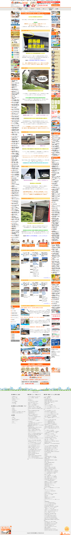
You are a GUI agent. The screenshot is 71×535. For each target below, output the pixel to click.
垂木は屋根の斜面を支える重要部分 (33, 436)
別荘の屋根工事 (54, 303)
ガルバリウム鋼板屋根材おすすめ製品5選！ (55, 148)
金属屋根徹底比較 (47, 501)
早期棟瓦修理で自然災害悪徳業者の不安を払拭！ (15, 130)
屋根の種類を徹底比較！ (54, 175)
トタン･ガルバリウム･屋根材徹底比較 (15, 201)
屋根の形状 (13, 149)
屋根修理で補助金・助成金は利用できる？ (55, 240)
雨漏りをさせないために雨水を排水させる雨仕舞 (15, 166)
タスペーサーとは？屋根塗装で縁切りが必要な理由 (51, 445)
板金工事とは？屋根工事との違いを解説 (15, 91)
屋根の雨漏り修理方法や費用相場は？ (15, 217)
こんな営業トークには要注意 (55, 258)
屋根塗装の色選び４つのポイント (55, 227)
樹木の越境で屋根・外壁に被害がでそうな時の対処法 (56, 268)
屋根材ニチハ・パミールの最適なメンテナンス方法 (56, 194)
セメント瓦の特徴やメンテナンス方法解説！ (15, 123)
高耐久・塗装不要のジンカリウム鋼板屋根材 (15, 210)
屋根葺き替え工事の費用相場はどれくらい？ (55, 166)
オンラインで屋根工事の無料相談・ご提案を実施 (55, 245)
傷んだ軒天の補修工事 (47, 486)
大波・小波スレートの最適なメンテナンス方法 (15, 132)
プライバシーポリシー (15, 317)
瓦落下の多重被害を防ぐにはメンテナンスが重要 (55, 212)
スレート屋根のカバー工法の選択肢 (56, 179)
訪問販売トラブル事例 (55, 259)
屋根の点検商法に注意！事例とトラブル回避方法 (55, 262)
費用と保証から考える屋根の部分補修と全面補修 (34, 434)
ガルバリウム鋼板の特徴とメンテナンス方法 (15, 208)
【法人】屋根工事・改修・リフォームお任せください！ (35, 422)
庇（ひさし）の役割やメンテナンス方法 (15, 221)
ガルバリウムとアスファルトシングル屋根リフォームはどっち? (16, 198)
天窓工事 (56, 80)
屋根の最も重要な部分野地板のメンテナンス (15, 180)
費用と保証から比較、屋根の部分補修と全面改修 (56, 168)
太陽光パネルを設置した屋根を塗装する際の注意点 (35, 455)
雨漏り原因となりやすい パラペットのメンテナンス (35, 441)
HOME (22, 11)
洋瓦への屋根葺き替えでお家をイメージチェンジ (15, 195)
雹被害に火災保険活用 (47, 527)
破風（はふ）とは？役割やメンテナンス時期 (15, 240)
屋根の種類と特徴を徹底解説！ (15, 81)
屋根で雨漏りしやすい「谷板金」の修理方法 (15, 168)
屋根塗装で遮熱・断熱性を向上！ (49, 464)
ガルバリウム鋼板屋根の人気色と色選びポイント (51, 423)
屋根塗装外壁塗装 (56, 77)
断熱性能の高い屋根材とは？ (14, 228)
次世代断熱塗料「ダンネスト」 (54, 229)
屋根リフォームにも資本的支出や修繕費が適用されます (35, 433)
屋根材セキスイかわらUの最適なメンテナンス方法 (56, 196)
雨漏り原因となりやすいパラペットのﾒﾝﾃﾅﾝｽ (15, 114)
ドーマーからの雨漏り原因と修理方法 (15, 224)
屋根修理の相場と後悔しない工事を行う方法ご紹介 (35, 427)
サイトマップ (14, 321)
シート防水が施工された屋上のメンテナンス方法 (15, 111)
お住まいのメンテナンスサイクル (49, 489)
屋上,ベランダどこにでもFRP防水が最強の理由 (15, 116)
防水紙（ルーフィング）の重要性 (49, 494)
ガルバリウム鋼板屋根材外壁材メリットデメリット (56, 152)
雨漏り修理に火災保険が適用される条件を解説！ (55, 235)
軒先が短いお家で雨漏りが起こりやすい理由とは (15, 172)
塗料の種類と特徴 (47, 403)
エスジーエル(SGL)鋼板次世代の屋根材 (15, 205)
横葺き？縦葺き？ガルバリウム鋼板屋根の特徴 (56, 150)
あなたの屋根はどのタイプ (48, 398)
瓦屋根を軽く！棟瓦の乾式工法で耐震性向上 (50, 468)
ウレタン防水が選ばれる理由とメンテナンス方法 (15, 109)
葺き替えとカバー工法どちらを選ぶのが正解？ (55, 172)
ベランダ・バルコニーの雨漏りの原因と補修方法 (15, 121)
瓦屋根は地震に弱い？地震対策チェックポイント (56, 221)
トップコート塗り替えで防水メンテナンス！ (15, 237)
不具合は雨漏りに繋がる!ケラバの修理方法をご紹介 (51, 446)
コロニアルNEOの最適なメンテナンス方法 (55, 198)
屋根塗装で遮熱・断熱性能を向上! (55, 231)
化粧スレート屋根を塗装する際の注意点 (55, 192)
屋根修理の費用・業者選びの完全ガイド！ (15, 85)
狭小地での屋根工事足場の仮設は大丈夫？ (55, 200)
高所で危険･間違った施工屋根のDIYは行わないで (15, 212)
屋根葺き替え (57, 52)
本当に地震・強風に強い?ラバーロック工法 (16, 143)
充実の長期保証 (14, 402)
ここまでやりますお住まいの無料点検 (50, 9)
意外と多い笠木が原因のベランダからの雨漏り (15, 102)
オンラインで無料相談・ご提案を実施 (33, 397)
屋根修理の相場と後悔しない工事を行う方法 (55, 164)
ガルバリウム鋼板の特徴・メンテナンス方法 (50, 475)
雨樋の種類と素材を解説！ (31, 454)
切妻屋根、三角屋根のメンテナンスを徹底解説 (15, 154)
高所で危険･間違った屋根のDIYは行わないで (50, 479)
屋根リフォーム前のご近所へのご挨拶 (55, 249)
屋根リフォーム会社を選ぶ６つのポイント (56, 206)
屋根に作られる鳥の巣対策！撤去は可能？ (33, 453)
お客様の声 (13, 409)
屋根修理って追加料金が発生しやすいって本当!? (55, 266)
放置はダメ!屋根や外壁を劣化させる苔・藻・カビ (15, 191)
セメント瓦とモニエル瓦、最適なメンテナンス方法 (51, 436)
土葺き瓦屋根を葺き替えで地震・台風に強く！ (15, 127)
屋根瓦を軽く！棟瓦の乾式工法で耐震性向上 (55, 218)
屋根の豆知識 (46, 495)
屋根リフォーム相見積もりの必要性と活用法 (34, 429)
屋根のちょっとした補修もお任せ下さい (33, 403)
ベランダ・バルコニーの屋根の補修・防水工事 (34, 416)
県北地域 (13, 335)
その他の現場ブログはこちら (46, 336)
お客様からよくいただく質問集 (49, 404)
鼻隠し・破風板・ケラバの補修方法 (15, 98)
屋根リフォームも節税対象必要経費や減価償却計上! (56, 307)
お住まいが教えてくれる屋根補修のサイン (55, 170)
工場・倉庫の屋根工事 (55, 299)
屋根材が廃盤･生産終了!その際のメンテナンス (15, 193)
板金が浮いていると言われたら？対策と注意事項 (56, 264)
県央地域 (13, 334)
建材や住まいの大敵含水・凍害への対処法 (15, 162)
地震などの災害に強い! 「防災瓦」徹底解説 (55, 223)
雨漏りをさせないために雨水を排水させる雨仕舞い (51, 518)
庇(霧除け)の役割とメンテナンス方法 (15, 134)
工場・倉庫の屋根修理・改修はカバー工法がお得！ (56, 289)
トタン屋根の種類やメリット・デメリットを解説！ (51, 432)
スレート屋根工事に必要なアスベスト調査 (50, 473)
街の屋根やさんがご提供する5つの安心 (20, 9)
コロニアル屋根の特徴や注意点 (55, 183)
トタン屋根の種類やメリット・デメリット (55, 185)
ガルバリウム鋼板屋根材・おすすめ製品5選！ (50, 415)
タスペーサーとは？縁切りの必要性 (15, 107)
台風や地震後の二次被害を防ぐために (55, 216)
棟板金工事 (57, 73)
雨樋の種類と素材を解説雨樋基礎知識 (15, 233)
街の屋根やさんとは (14, 396)
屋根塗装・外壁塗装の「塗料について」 (50, 402)
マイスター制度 (14, 403)
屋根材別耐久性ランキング (14, 186)
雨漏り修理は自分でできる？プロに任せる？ (15, 89)
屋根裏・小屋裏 (47, 461)
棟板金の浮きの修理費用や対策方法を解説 (15, 94)
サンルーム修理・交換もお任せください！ (55, 287)
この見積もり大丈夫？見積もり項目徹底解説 (55, 253)
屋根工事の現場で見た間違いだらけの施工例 (55, 225)
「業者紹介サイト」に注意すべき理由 (55, 272)
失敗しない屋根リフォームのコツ (55, 162)
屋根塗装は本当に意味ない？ (14, 87)
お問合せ (13, 319)
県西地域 (13, 337)
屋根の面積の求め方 (15, 145)
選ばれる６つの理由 (14, 397)
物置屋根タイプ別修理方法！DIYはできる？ (55, 285)
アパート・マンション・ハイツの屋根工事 (33, 420)
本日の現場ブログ (14, 410)
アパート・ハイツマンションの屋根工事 (55, 301)
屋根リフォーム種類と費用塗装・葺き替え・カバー (56, 177)
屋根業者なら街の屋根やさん (16, 419)
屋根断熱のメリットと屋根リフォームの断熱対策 (15, 230)
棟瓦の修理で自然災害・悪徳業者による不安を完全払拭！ (52, 451)
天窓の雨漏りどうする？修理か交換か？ (15, 226)
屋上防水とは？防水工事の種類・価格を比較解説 (15, 118)
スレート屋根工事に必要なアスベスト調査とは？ (15, 235)
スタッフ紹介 (14, 418)
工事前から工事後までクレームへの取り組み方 (55, 251)
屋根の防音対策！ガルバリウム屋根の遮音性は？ (56, 155)
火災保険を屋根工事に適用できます (33, 415)
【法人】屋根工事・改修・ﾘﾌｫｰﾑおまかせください (56, 305)
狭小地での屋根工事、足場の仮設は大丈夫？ (50, 411)
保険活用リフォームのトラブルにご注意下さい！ (51, 507)
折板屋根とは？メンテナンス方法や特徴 (55, 187)
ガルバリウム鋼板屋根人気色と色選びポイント (55, 146)
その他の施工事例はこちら (46, 277)
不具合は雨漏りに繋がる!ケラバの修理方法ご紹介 (15, 100)
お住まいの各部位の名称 (48, 452)
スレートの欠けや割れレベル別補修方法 (55, 181)
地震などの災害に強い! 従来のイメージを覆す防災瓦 (51, 470)
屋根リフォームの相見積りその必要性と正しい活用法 (56, 247)
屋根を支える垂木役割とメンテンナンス (15, 214)
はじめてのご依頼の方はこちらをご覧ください (34, 396)
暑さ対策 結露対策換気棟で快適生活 (15, 160)
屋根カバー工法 (57, 55)
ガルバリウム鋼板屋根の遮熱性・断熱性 (55, 144)
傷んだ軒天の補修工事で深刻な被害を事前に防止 (15, 105)
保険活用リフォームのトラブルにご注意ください (56, 270)
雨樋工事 (56, 62)
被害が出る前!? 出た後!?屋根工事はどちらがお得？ (56, 256)
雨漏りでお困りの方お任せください (33, 402)
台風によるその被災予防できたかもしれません (56, 210)
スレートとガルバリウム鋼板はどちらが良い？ (55, 135)
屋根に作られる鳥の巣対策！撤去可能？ (55, 297)
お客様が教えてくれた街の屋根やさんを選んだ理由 (18, 411)
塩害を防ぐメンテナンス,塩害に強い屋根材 (15, 188)
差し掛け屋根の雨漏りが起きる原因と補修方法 (15, 156)
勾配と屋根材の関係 (15, 164)
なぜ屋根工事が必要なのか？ (55, 160)
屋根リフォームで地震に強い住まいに (33, 414)
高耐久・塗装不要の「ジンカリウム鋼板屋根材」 (51, 476)
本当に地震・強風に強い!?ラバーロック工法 (50, 514)
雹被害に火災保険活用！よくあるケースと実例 (55, 238)
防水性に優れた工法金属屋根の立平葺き (15, 139)
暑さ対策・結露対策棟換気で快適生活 (49, 462)
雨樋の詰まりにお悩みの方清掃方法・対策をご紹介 (56, 293)
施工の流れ (54, 202)
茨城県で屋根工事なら (15, 315)
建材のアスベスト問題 (15, 176)
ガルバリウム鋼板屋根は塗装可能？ (55, 142)
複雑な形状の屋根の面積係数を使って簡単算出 (15, 147)
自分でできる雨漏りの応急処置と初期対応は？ (55, 233)
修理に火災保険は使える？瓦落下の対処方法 (56, 214)
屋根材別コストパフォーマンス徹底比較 (15, 184)
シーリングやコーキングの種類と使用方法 (15, 137)
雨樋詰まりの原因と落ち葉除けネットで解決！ (56, 295)
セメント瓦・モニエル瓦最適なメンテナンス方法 (15, 125)
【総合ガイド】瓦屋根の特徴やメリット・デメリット (51, 425)
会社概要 (13, 308)
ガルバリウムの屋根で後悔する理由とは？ (15, 203)
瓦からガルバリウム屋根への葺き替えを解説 (55, 140)
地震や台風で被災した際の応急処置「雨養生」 (15, 141)
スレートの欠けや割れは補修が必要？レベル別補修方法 (52, 431)
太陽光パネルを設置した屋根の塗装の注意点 (55, 189)
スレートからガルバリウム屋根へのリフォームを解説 (56, 138)
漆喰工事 (56, 59)
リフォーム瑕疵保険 (14, 401)
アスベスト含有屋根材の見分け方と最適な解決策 (15, 174)
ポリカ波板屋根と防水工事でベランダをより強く (56, 291)
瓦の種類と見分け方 (15, 170)
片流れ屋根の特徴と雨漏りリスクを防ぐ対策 (15, 151)
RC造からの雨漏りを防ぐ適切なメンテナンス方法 (15, 219)
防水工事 (56, 66)
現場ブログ (24, 11)
